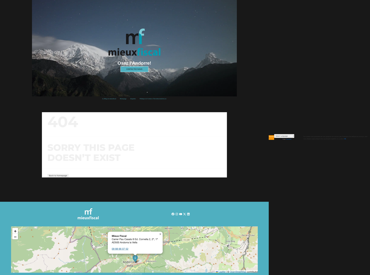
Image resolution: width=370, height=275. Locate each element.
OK (345, 139)
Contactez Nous (134, 69)
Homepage (123, 99)
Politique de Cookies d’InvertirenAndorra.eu (153, 99)
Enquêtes (133, 99)
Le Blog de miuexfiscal (109, 99)
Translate (288, 139)
